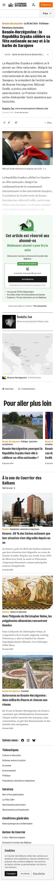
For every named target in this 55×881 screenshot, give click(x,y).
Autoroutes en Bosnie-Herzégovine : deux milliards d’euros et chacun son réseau (24, 699)
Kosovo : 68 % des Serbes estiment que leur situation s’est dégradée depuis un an (26, 538)
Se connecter (40, 306)
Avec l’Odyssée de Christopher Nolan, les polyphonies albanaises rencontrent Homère (27, 620)
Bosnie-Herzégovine (12, 23)
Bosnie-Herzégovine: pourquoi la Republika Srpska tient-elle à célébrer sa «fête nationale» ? (22, 453)
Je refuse (25, 874)
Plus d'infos (39, 874)
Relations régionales (13, 27)
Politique (44, 23)
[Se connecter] (34, 5)
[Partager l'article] (16, 122)
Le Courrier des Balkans (21, 4)
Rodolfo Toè (8, 108)
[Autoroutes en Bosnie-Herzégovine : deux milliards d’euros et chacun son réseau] (27, 672)
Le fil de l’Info (31, 23)
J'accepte (11, 874)
